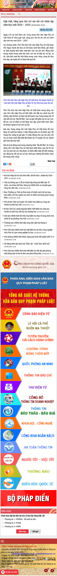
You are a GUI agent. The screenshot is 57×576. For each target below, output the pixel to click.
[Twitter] (7, 164)
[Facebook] (4, 164)
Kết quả (35, 531)
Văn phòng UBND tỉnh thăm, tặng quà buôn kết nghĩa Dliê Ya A (29, 238)
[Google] (10, 164)
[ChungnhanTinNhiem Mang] (44, 559)
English (52, 1)
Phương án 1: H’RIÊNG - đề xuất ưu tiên (20, 519)
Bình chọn (22, 531)
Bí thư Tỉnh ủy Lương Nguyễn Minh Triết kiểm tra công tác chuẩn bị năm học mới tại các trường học (26, 210)
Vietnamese (44, 1)
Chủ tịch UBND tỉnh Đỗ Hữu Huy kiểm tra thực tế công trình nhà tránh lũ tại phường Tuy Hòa (29, 217)
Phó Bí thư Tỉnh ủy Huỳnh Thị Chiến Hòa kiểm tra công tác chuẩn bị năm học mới (27, 203)
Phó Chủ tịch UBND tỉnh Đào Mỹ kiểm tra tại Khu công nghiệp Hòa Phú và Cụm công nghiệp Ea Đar (28, 231)
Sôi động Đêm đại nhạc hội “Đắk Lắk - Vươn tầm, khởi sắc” (27, 245)
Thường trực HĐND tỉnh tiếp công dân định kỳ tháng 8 (25, 224)
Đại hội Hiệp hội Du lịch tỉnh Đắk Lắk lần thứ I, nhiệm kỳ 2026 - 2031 (28, 177)
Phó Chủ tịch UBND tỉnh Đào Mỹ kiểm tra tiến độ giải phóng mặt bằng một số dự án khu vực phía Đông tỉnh (28, 252)
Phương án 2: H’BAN (13, 522)
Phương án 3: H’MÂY (13, 526)
